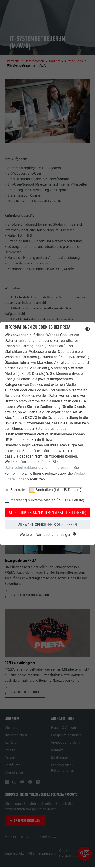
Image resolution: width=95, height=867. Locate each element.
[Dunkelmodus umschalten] (88, 329)
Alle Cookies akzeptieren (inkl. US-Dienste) (47, 513)
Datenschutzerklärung (22, 467)
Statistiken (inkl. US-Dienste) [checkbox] (59, 490)
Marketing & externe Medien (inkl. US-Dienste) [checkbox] (47, 500)
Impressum (62, 467)
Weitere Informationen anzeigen (46, 534)
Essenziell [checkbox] (18, 490)
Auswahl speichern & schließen (47, 525)
